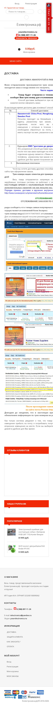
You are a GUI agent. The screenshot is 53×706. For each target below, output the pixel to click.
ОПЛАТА (10, 646)
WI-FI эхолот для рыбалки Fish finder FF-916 (32, 544)
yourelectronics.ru (18, 618)
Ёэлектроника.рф (28, 24)
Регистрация (31, 3)
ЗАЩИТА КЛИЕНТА (15, 637)
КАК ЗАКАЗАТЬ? (13, 641)
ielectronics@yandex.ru (21, 615)
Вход (16, 3)
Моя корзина (13, 671)
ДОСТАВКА (11, 632)
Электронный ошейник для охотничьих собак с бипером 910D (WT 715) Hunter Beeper (32, 529)
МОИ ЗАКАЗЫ (13, 676)
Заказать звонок (26, 38)
